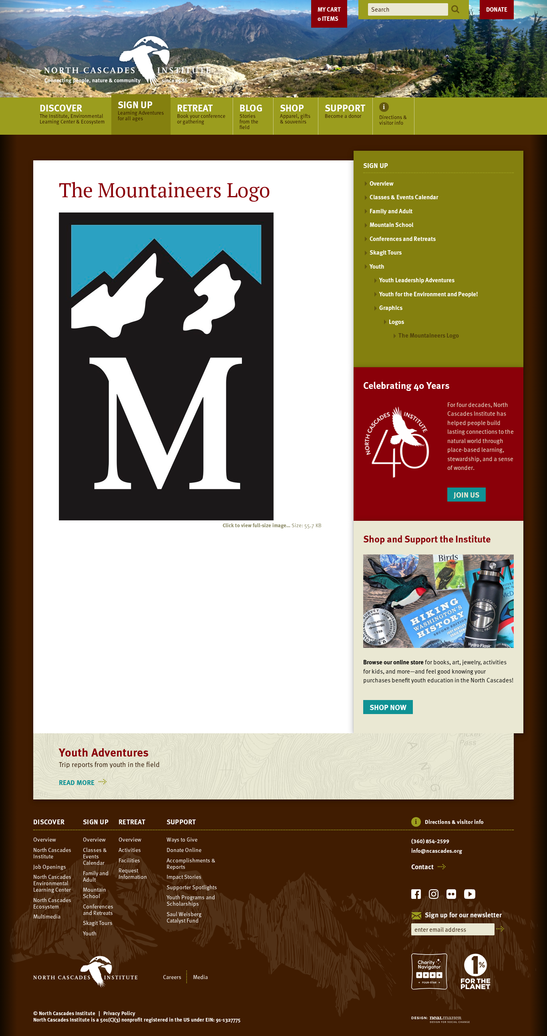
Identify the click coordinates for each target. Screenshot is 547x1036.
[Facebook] (416, 896)
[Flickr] (451, 896)
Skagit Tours (386, 252)
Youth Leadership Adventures (416, 279)
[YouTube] (469, 896)
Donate (496, 9)
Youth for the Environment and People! (428, 293)
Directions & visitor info (454, 821)
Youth (377, 266)
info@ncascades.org (436, 851)
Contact (422, 867)
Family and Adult (391, 210)
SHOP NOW (388, 707)
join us (466, 494)
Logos (396, 321)
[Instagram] (433, 896)
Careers (172, 977)
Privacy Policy (119, 1013)
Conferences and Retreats (403, 238)
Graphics (390, 307)
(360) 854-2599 (430, 841)
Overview (382, 183)
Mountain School (391, 224)
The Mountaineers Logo (428, 335)
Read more (84, 782)
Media (200, 977)
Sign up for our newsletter (463, 915)
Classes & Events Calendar (404, 196)
